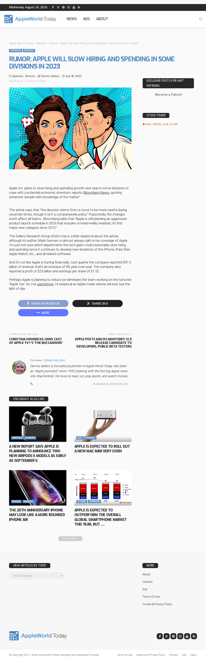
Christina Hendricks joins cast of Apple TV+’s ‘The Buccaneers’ (36, 341)
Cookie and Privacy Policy (150, 654)
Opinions (15, 50)
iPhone (16, 501)
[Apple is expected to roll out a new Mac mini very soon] (103, 424)
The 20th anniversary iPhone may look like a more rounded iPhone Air (37, 515)
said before (45, 284)
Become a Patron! (168, 95)
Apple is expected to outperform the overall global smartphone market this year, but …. (100, 517)
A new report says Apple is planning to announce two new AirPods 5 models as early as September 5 (37, 453)
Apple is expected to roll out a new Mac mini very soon (102, 449)
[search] (201, 19)
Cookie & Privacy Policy (157, 604)
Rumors (29, 50)
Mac (79, 437)
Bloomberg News (96, 193)
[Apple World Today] (30, 19)
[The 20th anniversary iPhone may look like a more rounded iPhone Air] (37, 488)
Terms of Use (151, 596)
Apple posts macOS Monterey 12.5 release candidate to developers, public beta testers (103, 343)
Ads (86, 19)
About (102, 19)
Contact (147, 581)
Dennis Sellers (50, 76)
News (72, 19)
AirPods (17, 437)
